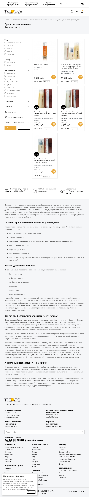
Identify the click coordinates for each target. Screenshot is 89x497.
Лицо (34, 457)
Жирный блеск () (12, 82)
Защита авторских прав (44, 490)
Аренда (61, 475)
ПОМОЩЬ (62, 445)
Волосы (34, 454)
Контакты (8, 462)
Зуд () (9, 85)
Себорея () (10, 93)
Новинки (35, 447)
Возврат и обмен (65, 452)
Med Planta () (11, 62)
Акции (34, 466)
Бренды (34, 452)
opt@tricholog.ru (52, 417)
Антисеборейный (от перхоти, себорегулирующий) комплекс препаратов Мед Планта (71, 66)
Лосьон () (10, 45)
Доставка (62, 447)
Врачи (7, 470)
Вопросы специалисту (67, 457)
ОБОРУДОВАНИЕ (65, 468)
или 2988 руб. (65, 81)
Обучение (62, 478)
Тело (33, 459)
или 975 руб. (38, 81)
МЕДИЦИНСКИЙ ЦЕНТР (14, 466)
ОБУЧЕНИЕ (36, 470)
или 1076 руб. (38, 128)
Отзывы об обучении (39, 480)
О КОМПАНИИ (10, 445)
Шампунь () (10, 54)
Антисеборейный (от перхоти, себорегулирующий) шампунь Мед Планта (71, 113)
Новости (8, 452)
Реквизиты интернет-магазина (70, 454)
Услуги (7, 473)
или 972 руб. (38, 175)
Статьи (61, 464)
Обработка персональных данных (44, 493)
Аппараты (35, 462)
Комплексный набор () (14, 43)
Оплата (61, 450)
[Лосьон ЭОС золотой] (45, 51)
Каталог (62, 473)
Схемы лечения (64, 462)
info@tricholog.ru (11, 426)
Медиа (7, 457)
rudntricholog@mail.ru (54, 426)
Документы (9, 450)
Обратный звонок (66, 4)
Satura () (9, 65)
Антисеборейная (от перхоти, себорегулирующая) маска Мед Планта (45, 113)
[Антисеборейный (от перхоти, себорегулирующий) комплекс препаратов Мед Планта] (72, 51)
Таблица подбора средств (68, 459)
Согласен (31, 492)
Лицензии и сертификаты (14, 447)
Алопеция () (11, 73)
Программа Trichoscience (68, 470)
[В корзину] (53, 77)
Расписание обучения (40, 475)
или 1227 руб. (65, 128)
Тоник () (9, 51)
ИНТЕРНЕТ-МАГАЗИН (40, 445)
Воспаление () (11, 76)
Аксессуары (36, 464)
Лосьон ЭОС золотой (41, 65)
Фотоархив (9, 454)
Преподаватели (37, 478)
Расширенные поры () (14, 90)
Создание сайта (78, 492)
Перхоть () (10, 87)
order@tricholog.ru (11, 418)
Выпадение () (11, 79)
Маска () (9, 48)
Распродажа (36, 450)
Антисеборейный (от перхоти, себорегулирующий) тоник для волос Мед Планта (44, 160)
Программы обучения (40, 473)
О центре (8, 468)
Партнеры (8, 459)
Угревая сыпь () (12, 96)
